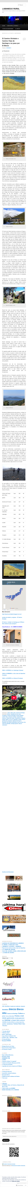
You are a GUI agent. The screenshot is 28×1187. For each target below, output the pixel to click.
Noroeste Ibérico (6, 1074)
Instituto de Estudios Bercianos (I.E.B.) (11, 1063)
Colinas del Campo (10, 718)
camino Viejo (5, 716)
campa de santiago (12, 716)
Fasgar (3, 719)
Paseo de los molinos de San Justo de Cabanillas (13, 948)
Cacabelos (4, 715)
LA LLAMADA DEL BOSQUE (8, 949)
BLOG (3, 25)
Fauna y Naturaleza (10, 1016)
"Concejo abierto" (6, 1031)
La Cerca (11, 719)
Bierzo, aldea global (6, 1034)
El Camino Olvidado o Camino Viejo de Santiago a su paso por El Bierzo (11, 42)
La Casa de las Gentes (7, 1064)
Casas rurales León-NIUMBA (8, 1088)
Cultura (20, 1013)
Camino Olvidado (19, 715)
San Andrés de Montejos (12, 722)
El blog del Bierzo (6, 1039)
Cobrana (4, 718)
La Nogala (13, 1020)
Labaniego (15, 719)
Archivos (7, 1006)
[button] (10, 573)
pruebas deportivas (19, 1022)
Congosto (23, 718)
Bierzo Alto (13, 712)
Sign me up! (5, 1140)
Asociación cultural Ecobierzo (9, 1073)
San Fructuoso (20, 722)
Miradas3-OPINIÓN (6, 1040)
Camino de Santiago (20, 712)
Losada (19, 719)
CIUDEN (4, 1059)
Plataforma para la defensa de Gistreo (11, 1076)
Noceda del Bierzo (11, 1022)
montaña (4, 1022)
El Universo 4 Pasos (6, 1049)
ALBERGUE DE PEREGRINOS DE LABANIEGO (13, 943)
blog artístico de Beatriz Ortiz (9, 1036)
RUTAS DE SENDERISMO (7, 28)
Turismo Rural (17, 1024)
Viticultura (4, 1025)
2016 (3, 1006)
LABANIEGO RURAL (11, 8)
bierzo (9, 712)
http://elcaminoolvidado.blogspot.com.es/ (12, 614)
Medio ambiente (21, 1020)
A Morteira (4, 1083)
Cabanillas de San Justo (16, 714)
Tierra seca (4, 1078)
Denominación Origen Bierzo (9, 1047)
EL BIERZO (17, 28)
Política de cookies (16, 1181)
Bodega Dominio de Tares (8, 1046)
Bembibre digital (6, 1056)
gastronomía (10, 1018)
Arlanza (8, 714)
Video (23, 1024)
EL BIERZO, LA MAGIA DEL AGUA (10, 944)
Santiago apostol (14, 723)
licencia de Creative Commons (18, 1165)
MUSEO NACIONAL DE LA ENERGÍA (10, 1089)
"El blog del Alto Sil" (7, 1071)
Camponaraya (20, 716)
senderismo (10, 1024)
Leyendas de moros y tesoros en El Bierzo (12, 1066)
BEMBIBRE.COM (6, 1058)
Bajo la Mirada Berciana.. (8, 1055)
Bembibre (5, 1009)
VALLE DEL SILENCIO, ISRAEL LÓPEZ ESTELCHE (14, 951)
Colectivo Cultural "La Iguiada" (9, 1061)
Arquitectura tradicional (15, 1006)
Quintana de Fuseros (17, 721)
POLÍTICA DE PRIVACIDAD (8, 872)
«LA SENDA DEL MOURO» (8, 952)
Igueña (7, 719)
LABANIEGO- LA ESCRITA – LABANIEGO (11, 946)
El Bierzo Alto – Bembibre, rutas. (9, 1037)
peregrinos (10, 721)
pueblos (4, 1024)
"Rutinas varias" (6, 1032)
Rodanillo (4, 722)
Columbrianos (18, 718)
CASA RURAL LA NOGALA (12, 25)
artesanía (23, 1006)
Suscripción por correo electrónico (11, 1128)
